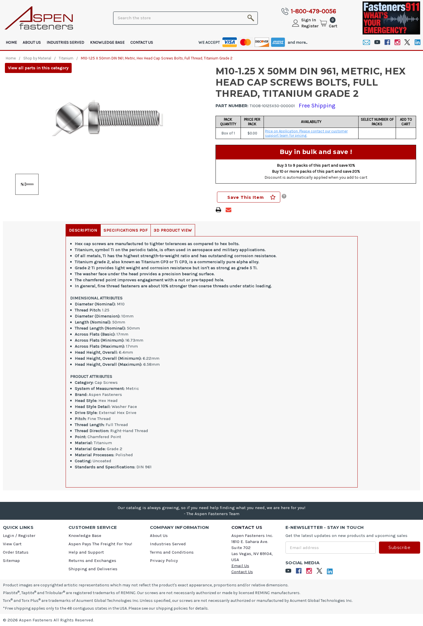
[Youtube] (377, 42)
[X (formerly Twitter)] (407, 42)
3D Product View (173, 230)
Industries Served (65, 42)
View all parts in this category (38, 67)
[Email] (366, 42)
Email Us (240, 565)
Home (11, 42)
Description (83, 230)
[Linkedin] (417, 42)
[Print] (218, 210)
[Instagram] (397, 42)
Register (310, 25)
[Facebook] (387, 42)
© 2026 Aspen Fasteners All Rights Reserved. (48, 620)
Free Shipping (317, 105)
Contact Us (141, 42)
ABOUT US (32, 42)
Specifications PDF (126, 230)
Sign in (308, 19)
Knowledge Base (107, 42)
